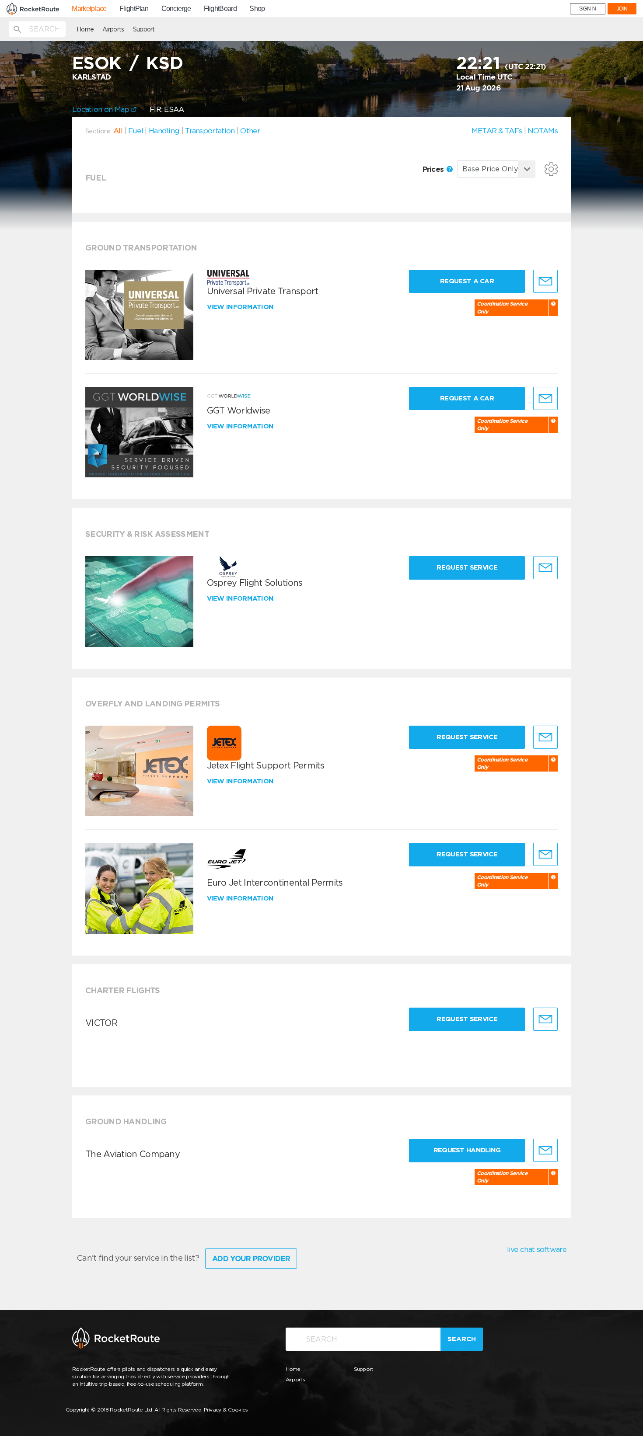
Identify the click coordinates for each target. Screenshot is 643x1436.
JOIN (622, 9)
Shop (257, 8)
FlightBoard (220, 8)
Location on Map (101, 109)
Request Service (467, 567)
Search (461, 1339)
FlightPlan (133, 8)
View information (241, 307)
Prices (434, 169)
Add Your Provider (251, 1258)
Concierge (176, 8)
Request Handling (467, 1150)
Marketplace (89, 8)
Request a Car (467, 281)
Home (85, 29)
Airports (113, 29)
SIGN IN (587, 9)
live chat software (536, 1249)
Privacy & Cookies (226, 1409)
